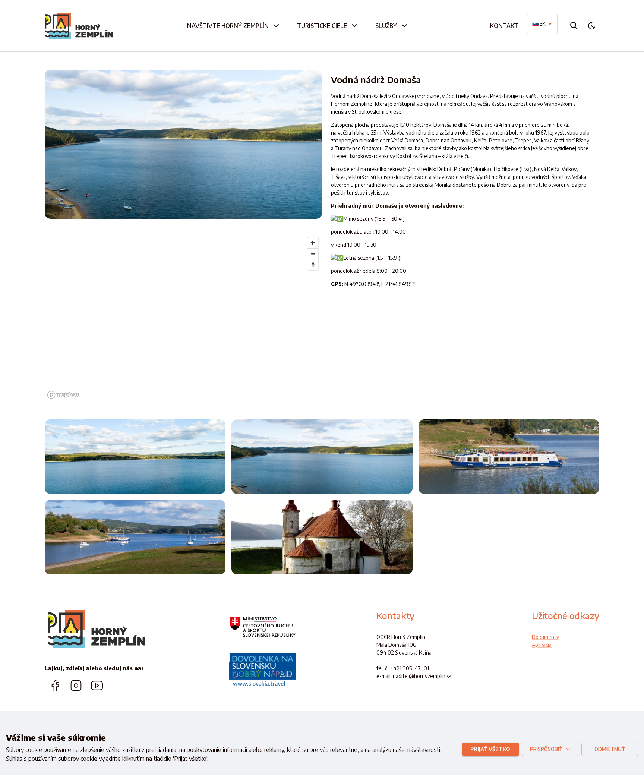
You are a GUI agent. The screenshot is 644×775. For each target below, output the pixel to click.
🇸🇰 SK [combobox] (539, 24)
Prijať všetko (490, 749)
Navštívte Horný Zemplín (228, 25)
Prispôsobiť (546, 749)
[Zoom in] (312, 242)
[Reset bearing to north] (312, 264)
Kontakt (504, 25)
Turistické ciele (322, 25)
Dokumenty (545, 637)
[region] (183, 317)
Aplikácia (542, 645)
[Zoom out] (312, 253)
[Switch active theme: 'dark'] (591, 25)
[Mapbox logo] (63, 395)
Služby (386, 25)
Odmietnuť (609, 749)
